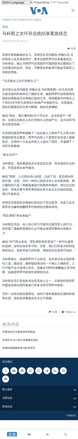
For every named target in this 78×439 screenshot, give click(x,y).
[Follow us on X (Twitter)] (5, 370)
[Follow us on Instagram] (30, 370)
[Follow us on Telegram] (46, 370)
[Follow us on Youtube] (13, 370)
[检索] (65, 434)
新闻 (5, 26)
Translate (63, 2)
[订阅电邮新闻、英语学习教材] (5, 379)
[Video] (29, 434)
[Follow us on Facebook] (22, 370)
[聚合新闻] (55, 370)
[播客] (63, 370)
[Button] (71, 48)
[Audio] (47, 434)
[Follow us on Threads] (38, 370)
